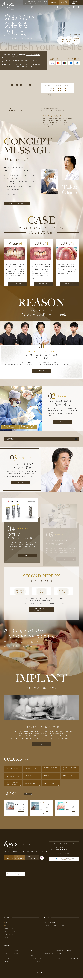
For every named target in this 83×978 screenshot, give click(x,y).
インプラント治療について (51, 922)
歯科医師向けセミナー (10, 961)
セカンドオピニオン (10, 934)
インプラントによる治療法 (11, 950)
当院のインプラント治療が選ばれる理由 (54, 925)
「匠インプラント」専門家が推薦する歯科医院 (67, 958)
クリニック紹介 (9, 925)
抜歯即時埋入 (59, 953)
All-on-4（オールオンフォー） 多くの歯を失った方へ (42, 954)
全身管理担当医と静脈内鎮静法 (63, 950)
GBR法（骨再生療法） (36, 958)
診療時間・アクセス (10, 928)
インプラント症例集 (35, 961)
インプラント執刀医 (10, 931)
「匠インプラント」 (25, 60)
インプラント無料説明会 (33, 55)
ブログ (6, 937)
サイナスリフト (8, 958)
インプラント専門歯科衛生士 (12, 953)
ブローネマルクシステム (36, 950)
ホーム (6, 922)
